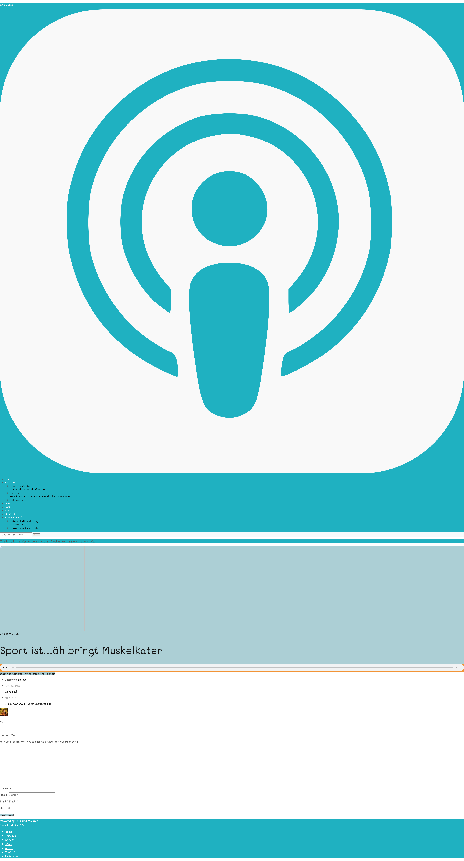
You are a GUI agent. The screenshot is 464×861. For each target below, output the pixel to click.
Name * (4, 794)
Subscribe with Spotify (13, 673)
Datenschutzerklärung (24, 521)
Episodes (10, 482)
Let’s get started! (21, 486)
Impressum (17, 524)
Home (8, 479)
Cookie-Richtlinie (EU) (24, 528)
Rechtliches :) (13, 517)
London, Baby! (18, 493)
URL (2, 808)
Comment (5, 788)
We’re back (11, 691)
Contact (10, 514)
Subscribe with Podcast (41, 673)
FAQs (8, 507)
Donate (9, 503)
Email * (4, 801)
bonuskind (6, 5)
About (9, 510)
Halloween (16, 500)
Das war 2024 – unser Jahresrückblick (30, 703)
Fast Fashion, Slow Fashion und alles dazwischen (40, 496)
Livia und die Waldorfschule (27, 489)
